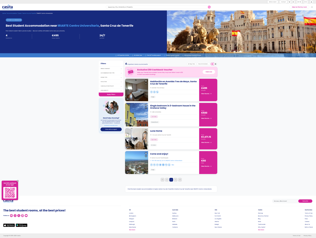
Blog (259, 219)
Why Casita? (261, 227)
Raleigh (217, 224)
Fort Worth (218, 216)
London (131, 213)
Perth (173, 221)
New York (217, 213)
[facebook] (11, 215)
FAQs (306, 219)
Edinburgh (132, 224)
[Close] (18, 181)
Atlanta (217, 221)
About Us (307, 224)
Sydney (174, 213)
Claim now (209, 72)
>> (180, 179)
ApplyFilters (111, 94)
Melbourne (175, 216)
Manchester (132, 227)
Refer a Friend (309, 227)
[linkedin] (22, 215)
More (173, 164)
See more (132, 230)
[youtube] (26, 215)
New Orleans (218, 227)
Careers (307, 221)
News (259, 221)
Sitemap (260, 213)
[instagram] (15, 215)
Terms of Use (308, 213)
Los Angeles (218, 219)
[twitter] (18, 215)
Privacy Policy (309, 216)
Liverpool (131, 221)
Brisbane (174, 219)
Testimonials (261, 224)
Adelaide (174, 224)
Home (4, 13)
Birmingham (132, 216)
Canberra (175, 227)
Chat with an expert (111, 129)
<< (162, 179)
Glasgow (131, 219)
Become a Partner (263, 216)
